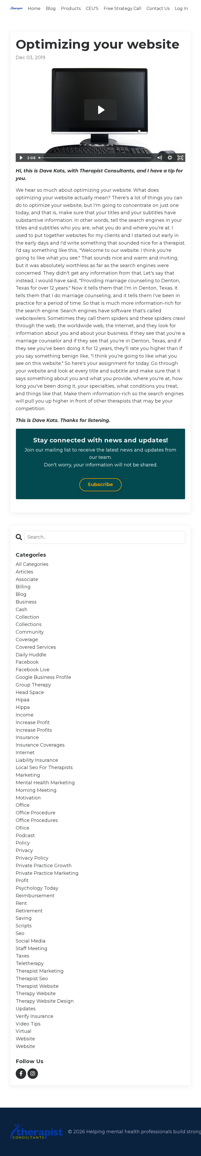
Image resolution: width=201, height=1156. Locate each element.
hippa (23, 707)
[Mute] (159, 157)
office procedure (35, 813)
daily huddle (31, 655)
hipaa (23, 700)
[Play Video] (20, 157)
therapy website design (45, 1001)
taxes (22, 956)
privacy (24, 850)
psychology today (37, 888)
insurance (27, 737)
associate (27, 579)
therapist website (37, 986)
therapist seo (32, 979)
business (26, 602)
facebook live (32, 670)
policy (23, 843)
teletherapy (30, 963)
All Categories (32, 564)
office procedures (37, 820)
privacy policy (32, 858)
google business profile (43, 677)
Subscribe (100, 484)
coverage (27, 639)
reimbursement (35, 896)
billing (23, 587)
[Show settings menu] (170, 157)
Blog (51, 8)
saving (24, 918)
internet (25, 752)
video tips (28, 1024)
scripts (24, 926)
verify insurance (34, 1016)
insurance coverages (40, 745)
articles (24, 572)
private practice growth (44, 866)
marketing (28, 775)
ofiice (22, 828)
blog (21, 594)
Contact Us (158, 8)
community (30, 632)
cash (21, 609)
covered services (36, 647)
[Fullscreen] (180, 157)
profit (22, 880)
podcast (25, 835)
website (25, 1039)
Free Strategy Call (122, 8)
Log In (181, 8)
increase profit (33, 722)
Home (34, 8)
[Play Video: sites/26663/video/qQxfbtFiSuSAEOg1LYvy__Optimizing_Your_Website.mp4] (100, 109)
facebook (27, 662)
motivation (28, 798)
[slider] (95, 157)
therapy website (36, 993)
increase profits (34, 730)
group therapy (33, 685)
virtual (23, 1031)
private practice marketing (47, 873)
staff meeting (31, 948)
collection (27, 617)
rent (21, 903)
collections (29, 624)
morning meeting (36, 790)
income (25, 715)
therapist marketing (40, 971)
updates (26, 1009)
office (23, 805)
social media (31, 941)
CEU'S (92, 8)
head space (30, 692)
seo (20, 933)
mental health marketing (45, 783)
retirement (29, 911)
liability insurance (37, 760)
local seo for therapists (44, 767)
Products (71, 8)
